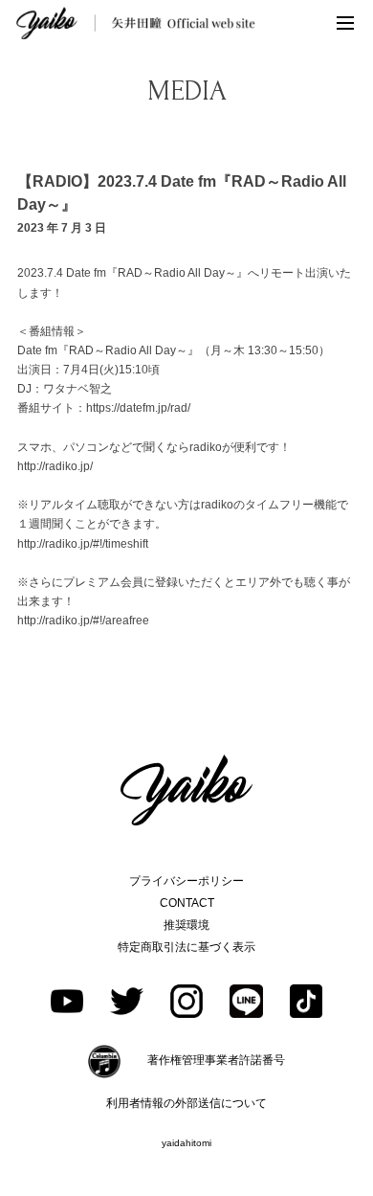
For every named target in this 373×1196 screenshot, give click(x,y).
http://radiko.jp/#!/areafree (83, 620)
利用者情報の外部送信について (186, 1103)
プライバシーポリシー (186, 881)
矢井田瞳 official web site (135, 23)
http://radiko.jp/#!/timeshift (82, 544)
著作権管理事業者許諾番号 (216, 1060)
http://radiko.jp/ (55, 466)
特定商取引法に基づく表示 (186, 947)
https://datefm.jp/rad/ (138, 408)
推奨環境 (186, 925)
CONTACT (187, 903)
